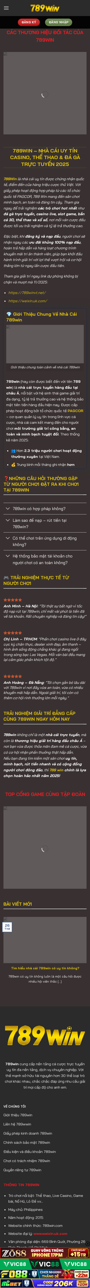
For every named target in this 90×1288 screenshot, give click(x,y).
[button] (6, 8)
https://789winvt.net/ (26, 292)
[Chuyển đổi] (7, 509)
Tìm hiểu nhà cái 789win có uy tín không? (45, 968)
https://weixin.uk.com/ (27, 301)
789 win (56, 770)
